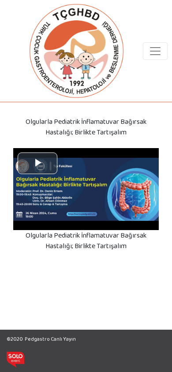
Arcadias (155, 348)
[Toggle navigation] (155, 51)
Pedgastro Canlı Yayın (50, 339)
